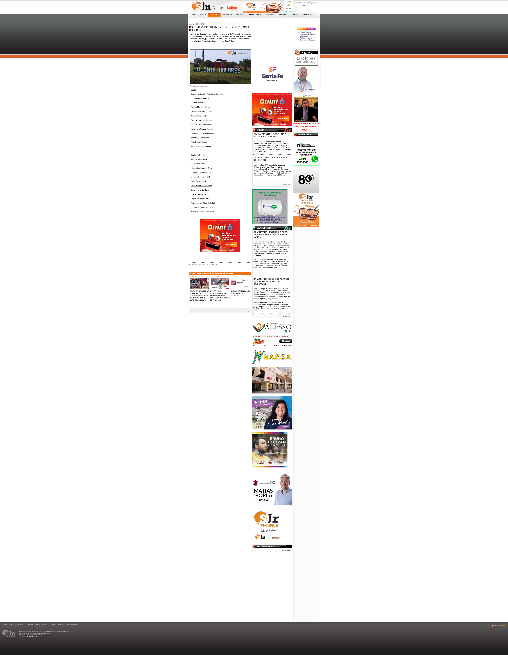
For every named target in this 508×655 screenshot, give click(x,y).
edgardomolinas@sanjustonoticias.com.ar (57, 631)
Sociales (294, 15)
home (193, 15)
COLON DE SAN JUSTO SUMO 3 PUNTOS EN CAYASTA (269, 135)
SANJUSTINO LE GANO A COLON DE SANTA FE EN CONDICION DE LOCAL (270, 234)
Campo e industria (32, 624)
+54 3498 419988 (31, 636)
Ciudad (203, 15)
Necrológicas (255, 15)
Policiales (227, 15)
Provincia (240, 15)
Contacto (305, 5)
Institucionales (72, 624)
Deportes (270, 15)
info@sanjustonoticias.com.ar (42, 633)
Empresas (307, 15)
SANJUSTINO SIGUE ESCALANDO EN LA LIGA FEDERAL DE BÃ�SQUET (271, 281)
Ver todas (287, 550)
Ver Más (287, 184)
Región (214, 15)
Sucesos (282, 15)
